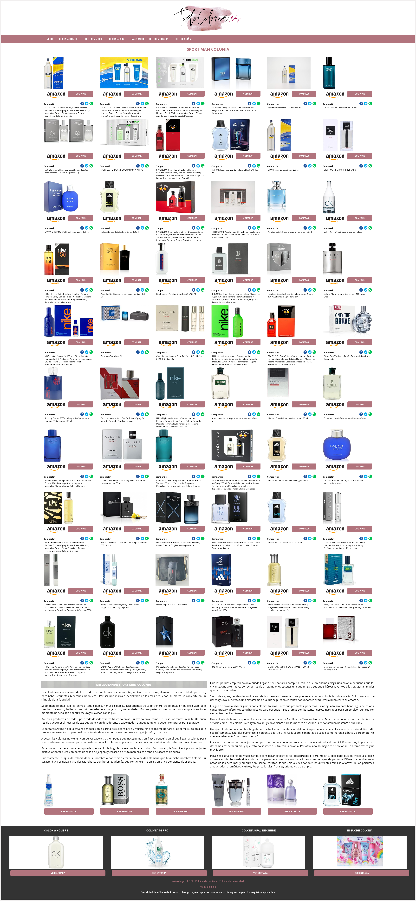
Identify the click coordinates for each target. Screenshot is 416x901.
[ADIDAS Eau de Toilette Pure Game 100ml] (124, 197)
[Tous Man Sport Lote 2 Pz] (124, 321)
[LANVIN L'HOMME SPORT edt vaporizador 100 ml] (68, 197)
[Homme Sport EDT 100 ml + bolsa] (180, 570)
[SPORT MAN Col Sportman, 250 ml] (291, 135)
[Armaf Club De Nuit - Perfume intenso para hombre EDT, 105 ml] (124, 508)
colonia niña (183, 39)
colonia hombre (69, 39)
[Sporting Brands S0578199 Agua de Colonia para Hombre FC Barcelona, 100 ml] (68, 383)
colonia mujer (94, 39)
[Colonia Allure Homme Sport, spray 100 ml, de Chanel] (347, 259)
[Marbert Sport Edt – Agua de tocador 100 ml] (291, 383)
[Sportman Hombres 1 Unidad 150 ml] (291, 73)
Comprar (81, 93)
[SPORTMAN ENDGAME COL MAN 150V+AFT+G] (124, 135)
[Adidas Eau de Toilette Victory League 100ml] (291, 445)
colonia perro (157, 830)
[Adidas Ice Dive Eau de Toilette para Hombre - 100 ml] (347, 790)
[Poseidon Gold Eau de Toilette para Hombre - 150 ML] (124, 259)
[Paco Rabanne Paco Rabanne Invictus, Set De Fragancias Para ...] (235, 790)
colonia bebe (117, 39)
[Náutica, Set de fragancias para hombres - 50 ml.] (291, 197)
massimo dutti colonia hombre (150, 39)
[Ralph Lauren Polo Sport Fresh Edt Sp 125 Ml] (180, 259)
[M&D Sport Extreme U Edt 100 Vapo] (235, 632)
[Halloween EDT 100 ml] (291, 790)
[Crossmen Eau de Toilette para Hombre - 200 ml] (347, 383)
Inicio (49, 39)
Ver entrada (69, 811)
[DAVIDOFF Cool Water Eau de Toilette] (347, 73)
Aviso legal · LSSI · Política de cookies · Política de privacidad (208, 881)
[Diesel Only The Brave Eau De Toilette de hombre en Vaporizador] (347, 321)
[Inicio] (208, 32)
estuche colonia (360, 830)
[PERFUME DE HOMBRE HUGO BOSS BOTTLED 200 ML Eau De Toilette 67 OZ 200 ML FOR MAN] (124, 790)
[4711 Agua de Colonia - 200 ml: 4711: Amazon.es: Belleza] (180, 790)
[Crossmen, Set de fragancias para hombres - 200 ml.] (235, 383)
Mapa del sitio (208, 886)
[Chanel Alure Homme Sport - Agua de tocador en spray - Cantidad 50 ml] (124, 445)
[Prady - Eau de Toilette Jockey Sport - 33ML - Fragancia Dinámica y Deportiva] (124, 570)
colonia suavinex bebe (259, 830)
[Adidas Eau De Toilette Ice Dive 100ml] (291, 508)
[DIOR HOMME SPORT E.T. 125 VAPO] (347, 135)
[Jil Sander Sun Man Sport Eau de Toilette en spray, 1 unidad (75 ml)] (347, 632)
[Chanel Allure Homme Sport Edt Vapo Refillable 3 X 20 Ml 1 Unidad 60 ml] (180, 321)
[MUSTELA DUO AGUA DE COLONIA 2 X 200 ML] (68, 790)
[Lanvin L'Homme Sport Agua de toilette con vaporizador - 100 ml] (347, 445)
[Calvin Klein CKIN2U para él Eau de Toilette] (347, 197)
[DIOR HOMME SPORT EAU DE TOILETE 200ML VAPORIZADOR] (291, 632)
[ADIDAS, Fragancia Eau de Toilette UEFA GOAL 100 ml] (235, 135)
